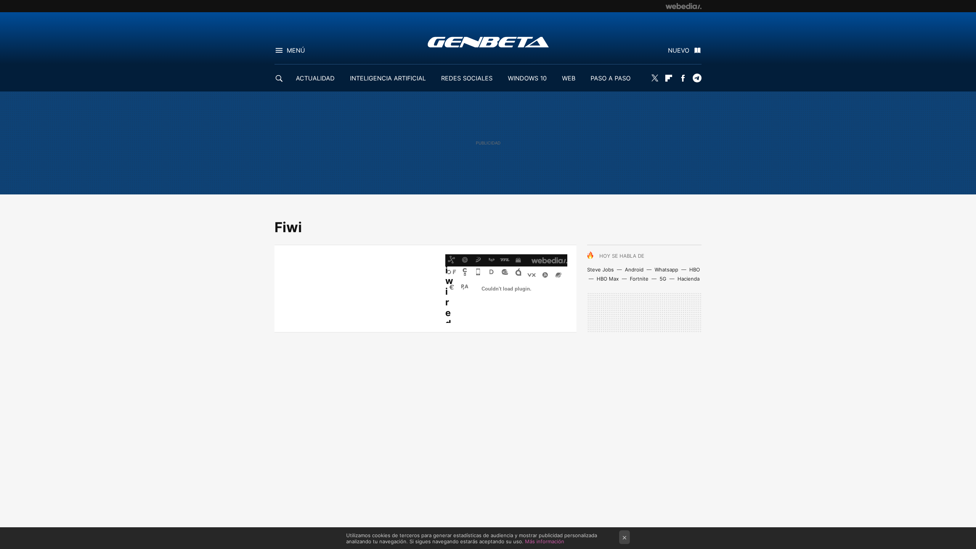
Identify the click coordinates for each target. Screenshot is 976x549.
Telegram (697, 78)
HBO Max (608, 279)
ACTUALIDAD (315, 78)
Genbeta (488, 42)
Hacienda (688, 279)
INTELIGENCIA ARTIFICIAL (388, 78)
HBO (694, 269)
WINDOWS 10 (527, 78)
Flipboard (668, 78)
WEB (568, 78)
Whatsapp (666, 269)
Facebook (682, 78)
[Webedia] (684, 6)
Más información (544, 541)
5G (663, 279)
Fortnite (639, 279)
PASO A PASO (611, 78)
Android (634, 269)
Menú (296, 50)
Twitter (654, 78)
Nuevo (678, 50)
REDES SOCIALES (467, 78)
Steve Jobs (600, 269)
